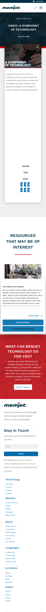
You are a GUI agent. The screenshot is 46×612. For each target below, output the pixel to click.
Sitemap (8, 591)
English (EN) (10, 552)
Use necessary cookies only (23, 329)
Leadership (10, 529)
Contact (8, 601)
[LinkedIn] (28, 184)
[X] (25, 184)
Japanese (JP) (11, 561)
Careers (8, 539)
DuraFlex (9, 490)
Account (39, 1)
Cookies (8, 595)
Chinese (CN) (10, 555)
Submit (21, 454)
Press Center (10, 535)
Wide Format (10, 515)
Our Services (10, 542)
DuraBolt (9, 493)
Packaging (9, 512)
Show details (34, 316)
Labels (8, 506)
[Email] (25, 190)
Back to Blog (24, 18)
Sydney (7, 573)
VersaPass (9, 484)
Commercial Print (12, 503)
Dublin (7, 579)
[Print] (28, 190)
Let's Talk (23, 387)
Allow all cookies (23, 322)
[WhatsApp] (21, 190)
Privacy (7, 598)
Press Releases (11, 532)
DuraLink (9, 487)
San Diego (9, 576)
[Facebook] (21, 184)
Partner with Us (11, 526)
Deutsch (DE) (10, 558)
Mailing (8, 509)
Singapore (8, 582)
